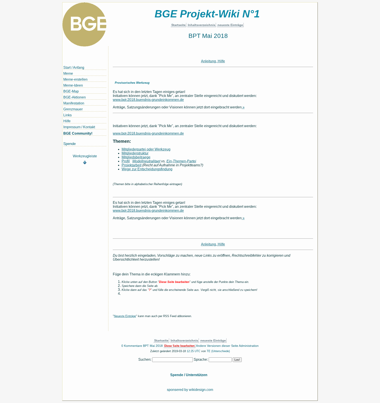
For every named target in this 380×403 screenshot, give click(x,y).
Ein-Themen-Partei (181, 161)
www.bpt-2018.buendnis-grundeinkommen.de (148, 100)
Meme (68, 73)
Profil (126, 161)
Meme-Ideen (73, 85)
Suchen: (144, 359)
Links (67, 115)
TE (208, 351)
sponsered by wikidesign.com (190, 390)
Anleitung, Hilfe (213, 61)
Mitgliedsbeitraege (136, 157)
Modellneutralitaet (146, 161)
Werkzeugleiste (85, 156)
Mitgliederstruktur (135, 153)
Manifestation (73, 103)
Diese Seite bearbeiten (179, 345)
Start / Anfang (73, 67)
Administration (249, 345)
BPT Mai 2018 (208, 35)
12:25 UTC (193, 351)
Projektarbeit (131, 165)
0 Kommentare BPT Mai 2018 (142, 345)
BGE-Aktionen (74, 97)
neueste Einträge (230, 25)
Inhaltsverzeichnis (201, 25)
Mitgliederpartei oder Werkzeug (146, 149)
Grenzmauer (73, 109)
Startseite (178, 25)
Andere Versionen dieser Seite (217, 345)
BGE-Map (71, 91)
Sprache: (201, 359)
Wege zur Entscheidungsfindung (147, 169)
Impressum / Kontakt (79, 127)
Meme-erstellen (75, 79)
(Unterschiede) (220, 351)
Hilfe (67, 121)
